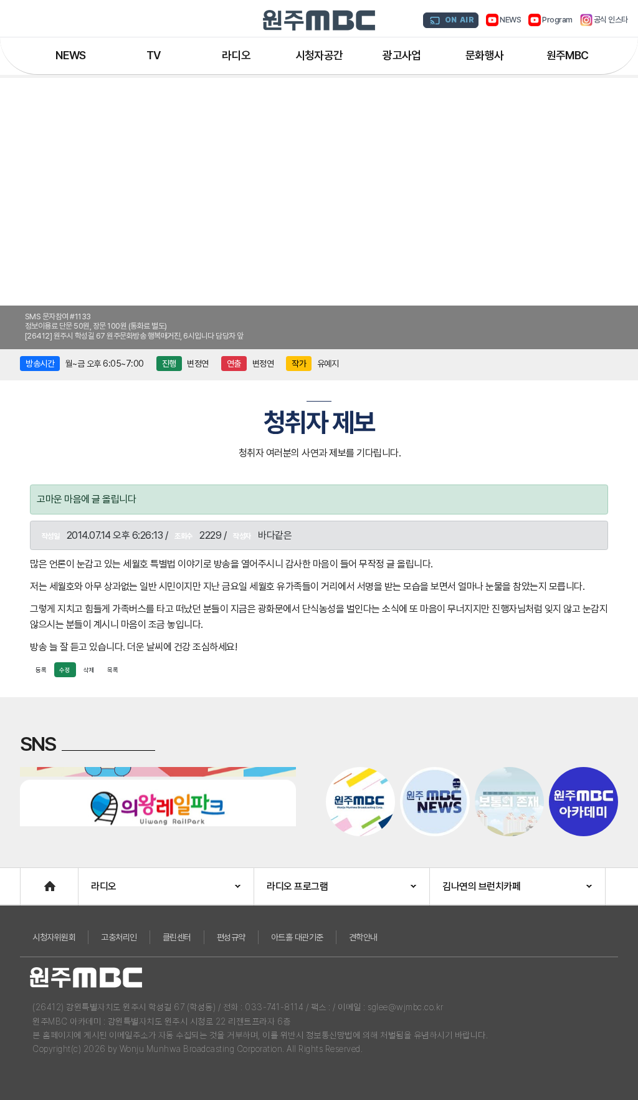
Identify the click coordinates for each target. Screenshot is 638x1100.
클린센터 (177, 937)
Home (33, 880)
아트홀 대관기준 (297, 937)
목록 (112, 669)
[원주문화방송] (319, 20)
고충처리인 (119, 937)
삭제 (89, 669)
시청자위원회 (53, 937)
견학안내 (363, 937)
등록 (41, 669)
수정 (64, 669)
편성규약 (231, 937)
